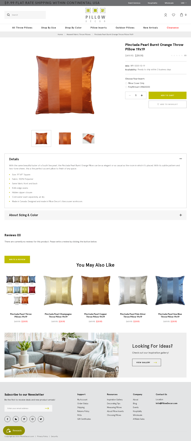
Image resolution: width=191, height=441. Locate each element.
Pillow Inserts (99, 27)
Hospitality (152, 3)
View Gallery (143, 362)
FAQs (79, 415)
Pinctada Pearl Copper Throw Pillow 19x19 (95, 315)
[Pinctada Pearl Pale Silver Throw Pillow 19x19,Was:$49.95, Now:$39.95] (133, 290)
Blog (135, 403)
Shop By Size (48, 27)
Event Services (134, 3)
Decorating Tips (113, 403)
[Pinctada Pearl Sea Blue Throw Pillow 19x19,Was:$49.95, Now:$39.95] (170, 290)
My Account (82, 400)
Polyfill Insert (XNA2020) (139, 87)
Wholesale (169, 3)
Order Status (82, 403)
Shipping (80, 407)
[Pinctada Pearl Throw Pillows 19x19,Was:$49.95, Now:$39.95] (21, 290)
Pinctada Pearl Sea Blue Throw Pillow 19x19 (170, 315)
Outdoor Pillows (125, 27)
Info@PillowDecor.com (166, 403)
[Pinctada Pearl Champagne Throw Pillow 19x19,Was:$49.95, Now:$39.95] (58, 290)
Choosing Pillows (114, 415)
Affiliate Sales (139, 419)
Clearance (173, 27)
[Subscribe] (47, 408)
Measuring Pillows (114, 407)
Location (159, 399)
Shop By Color (73, 27)
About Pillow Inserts (115, 411)
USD (183, 3)
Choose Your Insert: (135, 78)
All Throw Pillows (22, 27)
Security (54, 436)
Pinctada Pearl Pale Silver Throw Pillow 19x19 (133, 315)
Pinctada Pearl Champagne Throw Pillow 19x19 (58, 315)
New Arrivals (150, 27)
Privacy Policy (42, 436)
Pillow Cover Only (136, 83)
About (135, 400)
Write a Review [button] (17, 259)
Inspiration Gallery (115, 400)
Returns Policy (83, 411)
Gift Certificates (84, 419)
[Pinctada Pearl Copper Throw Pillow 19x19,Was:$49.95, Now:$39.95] (95, 290)
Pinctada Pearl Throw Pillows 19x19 (21, 315)
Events (136, 407)
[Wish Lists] (173, 15)
